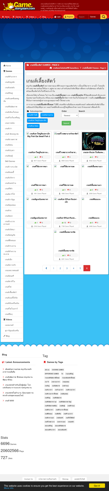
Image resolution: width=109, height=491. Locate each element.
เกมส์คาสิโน (10, 281)
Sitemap (65, 479)
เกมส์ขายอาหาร (70, 390)
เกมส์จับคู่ (9, 93)
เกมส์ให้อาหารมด (66, 185)
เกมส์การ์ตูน (10, 199)
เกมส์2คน (9, 144)
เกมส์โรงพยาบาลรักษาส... (66, 152)
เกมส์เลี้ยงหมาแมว (94, 185)
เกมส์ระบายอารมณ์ (9, 222)
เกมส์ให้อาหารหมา (38, 185)
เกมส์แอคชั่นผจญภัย (11, 99)
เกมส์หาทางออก (49, 418)
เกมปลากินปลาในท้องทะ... (94, 152)
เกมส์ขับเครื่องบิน (12, 303)
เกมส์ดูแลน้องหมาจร (38, 217)
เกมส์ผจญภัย (10, 235)
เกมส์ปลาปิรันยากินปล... (66, 217)
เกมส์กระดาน (10, 245)
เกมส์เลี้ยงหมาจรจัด (66, 250)
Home (6, 16)
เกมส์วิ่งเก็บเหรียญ (12, 117)
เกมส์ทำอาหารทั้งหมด (62, 410)
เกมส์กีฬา (9, 188)
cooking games (58, 370)
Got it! (97, 485)
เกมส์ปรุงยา (9, 150)
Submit (66, 123)
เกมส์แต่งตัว (10, 87)
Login (59, 16)
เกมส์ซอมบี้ (9, 172)
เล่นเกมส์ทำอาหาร (50, 430)
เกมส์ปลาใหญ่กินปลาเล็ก (37, 120)
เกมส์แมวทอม (33, 126)
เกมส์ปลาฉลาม (47, 115)
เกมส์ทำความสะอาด (9, 252)
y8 (62, 374)
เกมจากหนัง (10, 123)
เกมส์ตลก (9, 215)
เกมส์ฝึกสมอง (10, 240)
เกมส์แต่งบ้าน (10, 183)
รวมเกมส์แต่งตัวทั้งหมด (68, 378)
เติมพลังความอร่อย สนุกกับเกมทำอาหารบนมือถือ (17, 370)
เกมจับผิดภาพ (56, 386)
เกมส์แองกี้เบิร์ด (11, 297)
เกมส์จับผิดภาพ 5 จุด (50, 402)
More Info (8, 488)
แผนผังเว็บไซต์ (79, 479)
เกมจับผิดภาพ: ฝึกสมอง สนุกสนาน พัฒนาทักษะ (18, 378)
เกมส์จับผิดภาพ (11, 106)
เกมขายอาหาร (56, 382)
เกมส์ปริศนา (10, 229)
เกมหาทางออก (61, 422)
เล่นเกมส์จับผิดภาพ (60, 426)
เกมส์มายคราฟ (11, 139)
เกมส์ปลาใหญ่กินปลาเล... (38, 152)
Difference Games (52, 374)
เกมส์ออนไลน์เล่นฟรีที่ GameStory (19, 5)
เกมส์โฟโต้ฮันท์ (70, 418)
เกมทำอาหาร (48, 390)
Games (18, 16)
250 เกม (47, 370)
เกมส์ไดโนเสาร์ (11, 308)
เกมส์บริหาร (10, 177)
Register (70, 16)
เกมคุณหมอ (66, 382)
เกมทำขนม (65, 386)
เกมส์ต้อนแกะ (94, 217)
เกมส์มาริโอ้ (10, 194)
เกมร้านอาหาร (59, 390)
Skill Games (10, 161)
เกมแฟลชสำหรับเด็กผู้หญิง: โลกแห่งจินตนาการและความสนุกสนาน (17, 386)
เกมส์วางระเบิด (11, 166)
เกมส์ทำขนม (71, 406)
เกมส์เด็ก (8, 259)
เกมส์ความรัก (10, 264)
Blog (44, 16)
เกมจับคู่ (47, 386)
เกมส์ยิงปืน (58, 414)
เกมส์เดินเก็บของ (12, 112)
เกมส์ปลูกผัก (10, 82)
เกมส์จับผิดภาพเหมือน (51, 406)
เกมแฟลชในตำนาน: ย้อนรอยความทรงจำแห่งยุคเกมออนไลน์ (18, 394)
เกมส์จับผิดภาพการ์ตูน (65, 402)
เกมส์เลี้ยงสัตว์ (10, 292)
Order (64, 111)
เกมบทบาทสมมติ (12, 270)
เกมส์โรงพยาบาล (49, 422)
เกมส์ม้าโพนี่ (32, 115)
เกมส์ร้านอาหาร (68, 414)
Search (82, 111)
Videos (32, 16)
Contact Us (28, 479)
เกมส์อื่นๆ (9, 314)
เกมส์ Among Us (11, 133)
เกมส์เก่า (8, 128)
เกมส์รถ (8, 210)
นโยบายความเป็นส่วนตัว (47, 479)
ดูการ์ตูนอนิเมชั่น (12, 330)
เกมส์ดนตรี (9, 275)
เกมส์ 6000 (9, 400)
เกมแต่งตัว (71, 422)
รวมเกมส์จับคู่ (69, 374)
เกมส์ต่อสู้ (9, 155)
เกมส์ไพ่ (8, 286)
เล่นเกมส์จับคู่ (48, 426)
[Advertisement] (54, 43)
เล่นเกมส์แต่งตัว (62, 430)
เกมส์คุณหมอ (10, 205)
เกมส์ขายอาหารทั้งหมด (51, 394)
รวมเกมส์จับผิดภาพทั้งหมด (52, 378)
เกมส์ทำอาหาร (11, 76)
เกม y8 (47, 382)
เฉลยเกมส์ (9, 325)
